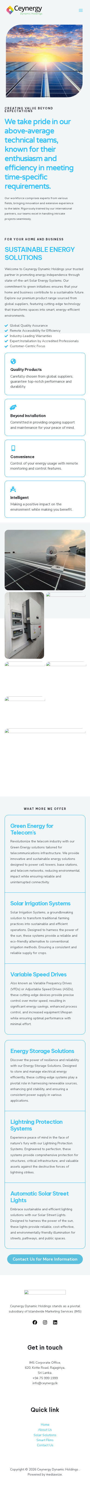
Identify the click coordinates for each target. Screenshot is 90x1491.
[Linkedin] (55, 1322)
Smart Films (45, 1440)
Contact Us (45, 1445)
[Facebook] (35, 1322)
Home (45, 1424)
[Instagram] (45, 1322)
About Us (45, 1430)
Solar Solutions (45, 1435)
